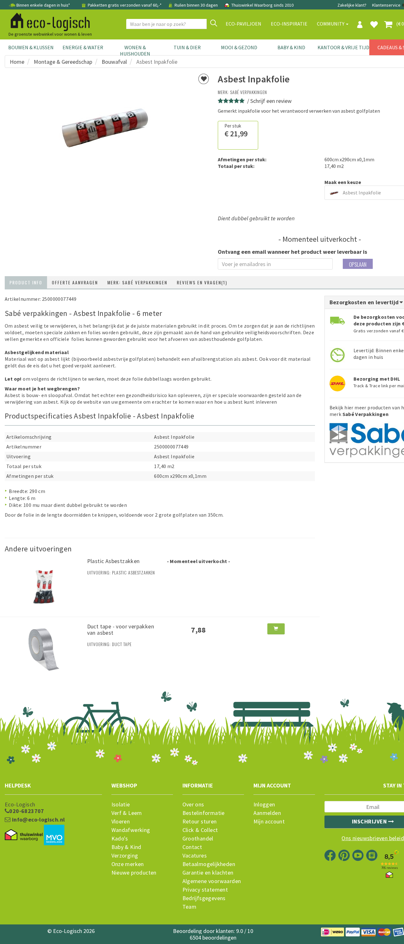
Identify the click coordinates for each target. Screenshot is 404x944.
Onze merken (127, 864)
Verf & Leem (126, 813)
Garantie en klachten (208, 872)
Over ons (193, 804)
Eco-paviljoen (243, 24)
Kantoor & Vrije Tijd (343, 47)
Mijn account (269, 821)
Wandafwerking (130, 830)
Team (189, 906)
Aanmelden (267, 813)
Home (17, 61)
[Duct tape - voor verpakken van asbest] (43, 649)
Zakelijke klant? (351, 5)
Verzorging (124, 855)
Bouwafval (114, 61)
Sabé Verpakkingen (248, 92)
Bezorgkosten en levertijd (365, 302)
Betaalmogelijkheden (208, 864)
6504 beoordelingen (213, 937)
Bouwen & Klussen (31, 47)
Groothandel (197, 838)
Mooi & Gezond (239, 47)
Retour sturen (199, 821)
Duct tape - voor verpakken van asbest (120, 629)
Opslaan (357, 264)
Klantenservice (386, 5)
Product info (25, 282)
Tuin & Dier (187, 47)
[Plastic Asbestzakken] (43, 583)
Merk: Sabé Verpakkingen (137, 282)
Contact (192, 847)
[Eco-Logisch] (47, 21)
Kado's (119, 838)
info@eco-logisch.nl (37, 819)
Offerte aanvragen (75, 282)
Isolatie (120, 804)
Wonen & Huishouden (135, 50)
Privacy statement (205, 889)
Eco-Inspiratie (289, 24)
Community (331, 24)
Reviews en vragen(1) (202, 282)
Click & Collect (200, 830)
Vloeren (120, 821)
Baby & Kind (291, 47)
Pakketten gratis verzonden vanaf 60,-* (125, 5)
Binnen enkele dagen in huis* (43, 5)
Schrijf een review (271, 100)
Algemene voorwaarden (211, 881)
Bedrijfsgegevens (204, 898)
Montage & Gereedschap (63, 61)
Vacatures (194, 855)
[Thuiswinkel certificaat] (24, 835)
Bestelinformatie (203, 813)
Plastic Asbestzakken (113, 561)
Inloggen (264, 804)
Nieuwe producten (134, 872)
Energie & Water (82, 47)
